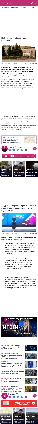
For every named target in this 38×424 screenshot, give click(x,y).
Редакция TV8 (13, 394)
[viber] (36, 63)
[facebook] (13, 150)
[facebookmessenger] (25, 63)
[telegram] (33, 63)
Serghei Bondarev (15, 147)
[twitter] (30, 63)
